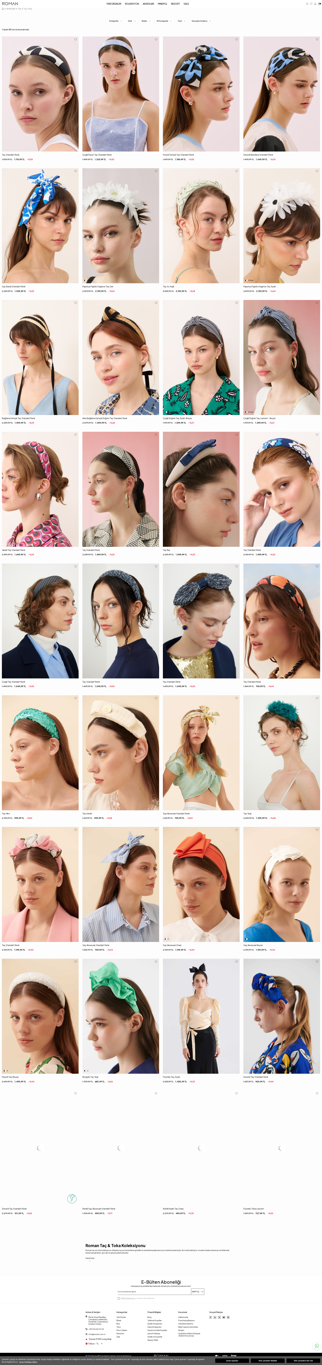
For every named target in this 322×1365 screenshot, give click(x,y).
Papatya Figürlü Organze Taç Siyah (259, 286)
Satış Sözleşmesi (154, 1327)
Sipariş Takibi (152, 1340)
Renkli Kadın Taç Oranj (173, 1208)
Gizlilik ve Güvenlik (154, 1337)
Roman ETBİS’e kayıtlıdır (100, 1339)
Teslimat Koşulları (154, 1320)
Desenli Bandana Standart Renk (258, 154)
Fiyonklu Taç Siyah (171, 1077)
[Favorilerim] (311, 4)
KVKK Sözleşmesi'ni (128, 1298)
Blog (149, 1317)
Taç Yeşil (247, 813)
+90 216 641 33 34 (96, 1329)
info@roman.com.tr (97, 1334)
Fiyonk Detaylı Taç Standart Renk (178, 154)
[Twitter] (219, 1317)
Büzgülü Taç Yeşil (90, 1077)
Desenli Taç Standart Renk (255, 1077)
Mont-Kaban (121, 1330)
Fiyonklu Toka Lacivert (253, 1208)
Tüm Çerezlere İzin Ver (303, 1360)
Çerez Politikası (153, 1333)
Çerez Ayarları (232, 1360)
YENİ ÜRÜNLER (113, 3)
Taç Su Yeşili (168, 286)
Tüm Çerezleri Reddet (267, 1360)
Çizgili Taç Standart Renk (13, 681)
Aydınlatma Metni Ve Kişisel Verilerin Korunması (189, 1334)
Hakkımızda (183, 1317)
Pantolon (120, 1333)
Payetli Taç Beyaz (10, 1077)
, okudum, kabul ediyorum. (138, 1298)
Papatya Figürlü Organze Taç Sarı (97, 286)
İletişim (181, 1330)
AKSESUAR (148, 3)
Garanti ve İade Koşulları (157, 1330)
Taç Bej (166, 550)
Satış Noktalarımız (185, 1324)
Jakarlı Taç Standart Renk (13, 550)
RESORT (175, 3)
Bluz (118, 1324)
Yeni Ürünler (121, 1317)
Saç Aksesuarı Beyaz (253, 945)
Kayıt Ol (195, 1291)
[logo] (10, 4)
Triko (118, 1327)
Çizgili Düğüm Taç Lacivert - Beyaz (259, 418)
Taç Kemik (87, 813)
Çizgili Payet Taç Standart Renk (97, 154)
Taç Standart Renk (10, 154)
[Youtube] (224, 1317)
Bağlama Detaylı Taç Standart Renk (18, 418)
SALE (186, 3)
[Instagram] (228, 1317)
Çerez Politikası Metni (28, 1362)
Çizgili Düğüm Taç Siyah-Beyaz (177, 418)
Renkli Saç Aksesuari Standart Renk (98, 1208)
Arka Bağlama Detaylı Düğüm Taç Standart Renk (104, 418)
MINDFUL (162, 3)
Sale (118, 1337)
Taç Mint (6, 813)
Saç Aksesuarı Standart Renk (176, 813)
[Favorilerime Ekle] (76, 39)
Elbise (118, 1320)
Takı (19, 9)
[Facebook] (210, 1317)
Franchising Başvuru (186, 1320)
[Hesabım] (315, 4)
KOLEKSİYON (132, 3)
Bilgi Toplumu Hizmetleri (188, 1327)
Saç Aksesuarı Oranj (172, 945)
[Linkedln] (215, 1317)
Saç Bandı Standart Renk (13, 286)
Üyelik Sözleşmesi (154, 1324)
